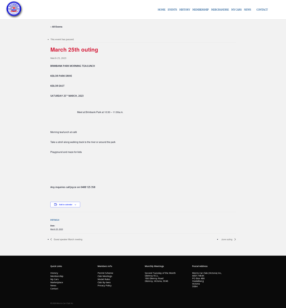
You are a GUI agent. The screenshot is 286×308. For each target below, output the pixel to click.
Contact (54, 288)
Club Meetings (105, 276)
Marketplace (56, 282)
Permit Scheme (105, 273)
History (54, 273)
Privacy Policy (105, 285)
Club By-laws (104, 282)
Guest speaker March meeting (67, 239)
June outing (227, 239)
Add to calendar (65, 204)
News (53, 285)
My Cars (54, 279)
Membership (56, 276)
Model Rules (104, 279)
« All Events (56, 26)
